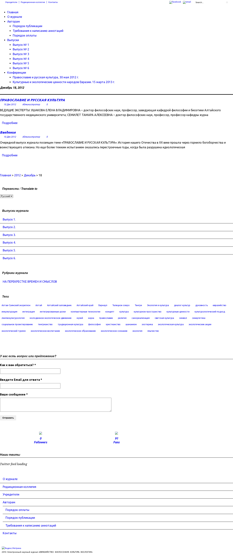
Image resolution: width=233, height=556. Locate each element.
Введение (8, 132)
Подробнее (9, 123)
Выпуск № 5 (21, 63)
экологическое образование (80, 331)
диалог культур (182, 305)
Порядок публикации (27, 26)
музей (80, 318)
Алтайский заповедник (59, 305)
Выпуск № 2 (21, 49)
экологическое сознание (114, 331)
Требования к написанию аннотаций (38, 30)
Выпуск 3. (9, 234)
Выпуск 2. (9, 227)
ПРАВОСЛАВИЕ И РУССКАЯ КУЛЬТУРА (32, 100)
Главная (12, 12)
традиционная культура (70, 324)
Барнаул (102, 305)
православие (106, 318)
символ (183, 318)
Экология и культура (158, 305)
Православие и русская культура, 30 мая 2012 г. (46, 77)
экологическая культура (171, 324)
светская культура (164, 318)
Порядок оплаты (25, 35)
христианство (113, 324)
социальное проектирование (17, 324)
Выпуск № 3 (21, 54)
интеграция (28, 311)
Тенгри (138, 305)
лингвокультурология (13, 318)
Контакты (53, 2)
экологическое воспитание (45, 331)
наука (91, 318)
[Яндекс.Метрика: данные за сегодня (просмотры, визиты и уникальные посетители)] (11, 548)
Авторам (13, 21)
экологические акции (200, 324)
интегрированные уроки (53, 311)
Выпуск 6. (9, 258)
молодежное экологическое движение (51, 318)
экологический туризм (14, 331)
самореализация (141, 318)
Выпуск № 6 (21, 68)
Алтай (38, 305)
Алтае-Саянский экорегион (16, 305)
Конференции (16, 72)
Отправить (8, 418)
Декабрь (29, 175)
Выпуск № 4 (21, 58)
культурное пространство (147, 311)
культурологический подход (210, 311)
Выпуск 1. (9, 219)
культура (124, 311)
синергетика (198, 318)
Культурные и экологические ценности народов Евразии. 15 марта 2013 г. (64, 82)
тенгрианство (45, 324)
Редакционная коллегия (33, 2)
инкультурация (9, 311)
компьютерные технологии (85, 311)
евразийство (219, 305)
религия (122, 318)
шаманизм (131, 324)
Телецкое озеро (121, 305)
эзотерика (147, 324)
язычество (153, 331)
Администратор (31, 104)
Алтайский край (85, 305)
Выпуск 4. (9, 242)
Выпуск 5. (9, 250)
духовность (201, 305)
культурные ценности (178, 311)
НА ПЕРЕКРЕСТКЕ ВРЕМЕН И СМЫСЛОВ (30, 281)
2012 (17, 175)
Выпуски (13, 40)
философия (94, 324)
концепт (109, 311)
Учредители (11, 2)
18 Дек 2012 (10, 104)
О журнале (14, 16)
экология (137, 331)
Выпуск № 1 (21, 44)
